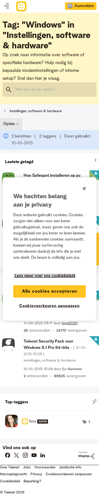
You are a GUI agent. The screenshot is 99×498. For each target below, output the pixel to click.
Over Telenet (9, 467)
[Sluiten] (84, 188)
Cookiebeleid (10, 481)
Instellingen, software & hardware (36, 111)
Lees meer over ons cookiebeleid (44, 276)
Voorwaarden (44, 467)
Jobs (27, 467)
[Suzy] (28, 426)
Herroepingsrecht (13, 474)
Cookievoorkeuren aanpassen (49, 306)
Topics (6, 6)
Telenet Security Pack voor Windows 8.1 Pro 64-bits (55, 348)
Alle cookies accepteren (49, 291)
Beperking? (32, 481)
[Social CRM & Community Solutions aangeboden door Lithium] (86, 455)
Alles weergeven (49, 160)
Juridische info (70, 467)
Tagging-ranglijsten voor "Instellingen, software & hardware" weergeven (49, 402)
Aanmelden (84, 6)
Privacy (36, 474)
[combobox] (49, 90)
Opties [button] (9, 124)
